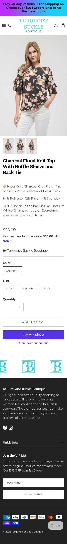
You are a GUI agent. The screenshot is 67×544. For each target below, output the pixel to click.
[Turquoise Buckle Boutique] (33, 25)
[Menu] (4, 25)
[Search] (12, 25)
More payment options (33, 342)
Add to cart (33, 322)
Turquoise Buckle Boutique (27, 250)
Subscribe (33, 494)
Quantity (9, 299)
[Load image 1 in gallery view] (33, 85)
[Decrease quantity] (6, 307)
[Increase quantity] (20, 307)
